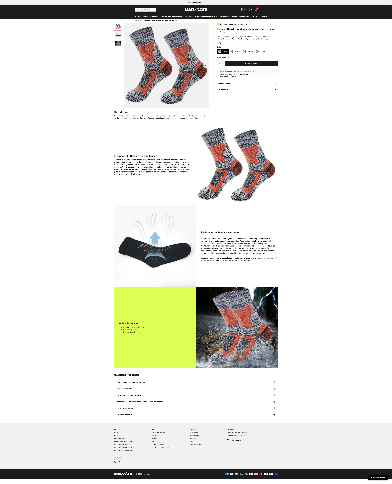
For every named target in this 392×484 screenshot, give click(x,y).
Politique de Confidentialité (124, 447)
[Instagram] (115, 462)
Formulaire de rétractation (123, 450)
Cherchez (153, 10)
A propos (192, 429)
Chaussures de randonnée (171, 16)
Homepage (138, 20)
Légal (115, 429)
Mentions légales (120, 438)
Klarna (242, 71)
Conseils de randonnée (160, 447)
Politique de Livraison (122, 444)
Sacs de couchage (192, 16)
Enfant (254, 16)
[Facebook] (119, 461)
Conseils (263, 16)
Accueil (138, 16)
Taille (219, 47)
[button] (205, 65)
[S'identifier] (250, 9)
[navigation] (118, 26)
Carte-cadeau (194, 433)
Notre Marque (195, 436)
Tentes (234, 16)
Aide (153, 429)
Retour (154, 438)
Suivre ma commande (159, 433)
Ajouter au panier (251, 63)
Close (390, 2)
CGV (116, 436)
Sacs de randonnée (151, 16)
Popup (228, 57)
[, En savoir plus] (243, 9)
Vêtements (224, 16)
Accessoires (244, 16)
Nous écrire (156, 436)
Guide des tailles (158, 444)
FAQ (153, 441)
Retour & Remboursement (123, 441)
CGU (116, 433)
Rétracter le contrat (378, 478)
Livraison (193, 438)
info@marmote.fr (236, 440)
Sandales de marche (209, 16)
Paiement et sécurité (197, 444)
